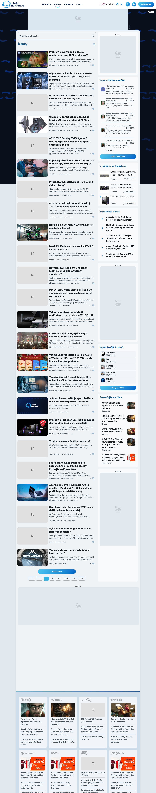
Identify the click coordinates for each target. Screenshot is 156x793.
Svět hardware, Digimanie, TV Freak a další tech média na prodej (71, 509)
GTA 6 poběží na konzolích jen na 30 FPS (93, 738)
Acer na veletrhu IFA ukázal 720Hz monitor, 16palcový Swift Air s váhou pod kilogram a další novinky (70, 488)
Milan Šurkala (54, 109)
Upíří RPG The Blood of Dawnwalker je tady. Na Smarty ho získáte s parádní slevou (112, 443)
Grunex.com (106, 411)
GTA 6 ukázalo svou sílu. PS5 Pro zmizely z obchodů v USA (62, 740)
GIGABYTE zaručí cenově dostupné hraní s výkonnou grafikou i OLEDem (69, 119)
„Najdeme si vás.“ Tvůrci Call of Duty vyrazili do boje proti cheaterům (114, 419)
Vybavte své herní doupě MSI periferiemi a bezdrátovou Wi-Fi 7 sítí (71, 314)
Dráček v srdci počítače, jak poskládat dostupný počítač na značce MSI (71, 421)
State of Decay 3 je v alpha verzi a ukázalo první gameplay (121, 739)
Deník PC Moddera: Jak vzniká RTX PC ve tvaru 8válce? (71, 248)
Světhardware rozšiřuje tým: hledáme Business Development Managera (71, 400)
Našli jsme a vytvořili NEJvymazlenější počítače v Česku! (71, 226)
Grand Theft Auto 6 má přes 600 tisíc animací (112, 430)
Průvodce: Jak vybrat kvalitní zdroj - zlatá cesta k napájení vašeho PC (70, 205)
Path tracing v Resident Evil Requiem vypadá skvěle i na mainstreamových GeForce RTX (70, 293)
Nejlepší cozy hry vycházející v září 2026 (93, 774)
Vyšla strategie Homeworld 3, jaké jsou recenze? (69, 552)
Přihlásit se (146, 4)
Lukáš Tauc (53, 174)
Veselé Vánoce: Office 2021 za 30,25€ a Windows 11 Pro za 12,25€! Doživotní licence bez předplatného (71, 358)
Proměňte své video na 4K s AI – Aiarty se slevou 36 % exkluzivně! (68, 53)
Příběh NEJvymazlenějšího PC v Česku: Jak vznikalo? (71, 183)
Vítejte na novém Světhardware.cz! (69, 441)
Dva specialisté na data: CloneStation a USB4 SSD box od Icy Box (71, 97)
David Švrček (54, 195)
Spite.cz (105, 434)
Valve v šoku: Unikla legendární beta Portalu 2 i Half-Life (114, 406)
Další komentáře (118, 156)
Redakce (52, 259)
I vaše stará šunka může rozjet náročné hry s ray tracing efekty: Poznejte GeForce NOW (68, 466)
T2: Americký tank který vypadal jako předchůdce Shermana (61, 785)
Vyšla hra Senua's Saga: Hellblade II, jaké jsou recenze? (70, 530)
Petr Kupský (53, 390)
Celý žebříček (118, 388)
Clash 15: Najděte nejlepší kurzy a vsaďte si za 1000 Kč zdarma (68, 335)
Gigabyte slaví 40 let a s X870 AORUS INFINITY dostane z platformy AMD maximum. (71, 76)
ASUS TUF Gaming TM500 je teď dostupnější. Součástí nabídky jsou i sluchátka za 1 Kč (69, 141)
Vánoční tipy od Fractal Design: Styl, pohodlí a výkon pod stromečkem (70, 379)
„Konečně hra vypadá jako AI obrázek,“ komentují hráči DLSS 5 (32, 742)
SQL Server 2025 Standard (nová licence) (91, 720)
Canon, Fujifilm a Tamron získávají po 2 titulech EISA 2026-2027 (121, 785)
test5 (51, 542)
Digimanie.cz (107, 463)
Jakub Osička (54, 217)
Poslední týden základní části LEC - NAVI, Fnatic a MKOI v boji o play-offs (32, 785)
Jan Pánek (53, 305)
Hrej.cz (104, 424)
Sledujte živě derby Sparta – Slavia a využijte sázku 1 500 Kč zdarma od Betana (114, 457)
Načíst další (57, 571)
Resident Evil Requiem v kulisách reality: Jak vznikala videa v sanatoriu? (68, 271)
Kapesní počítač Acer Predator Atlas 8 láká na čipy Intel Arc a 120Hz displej (71, 162)
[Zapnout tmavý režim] (134, 4)
